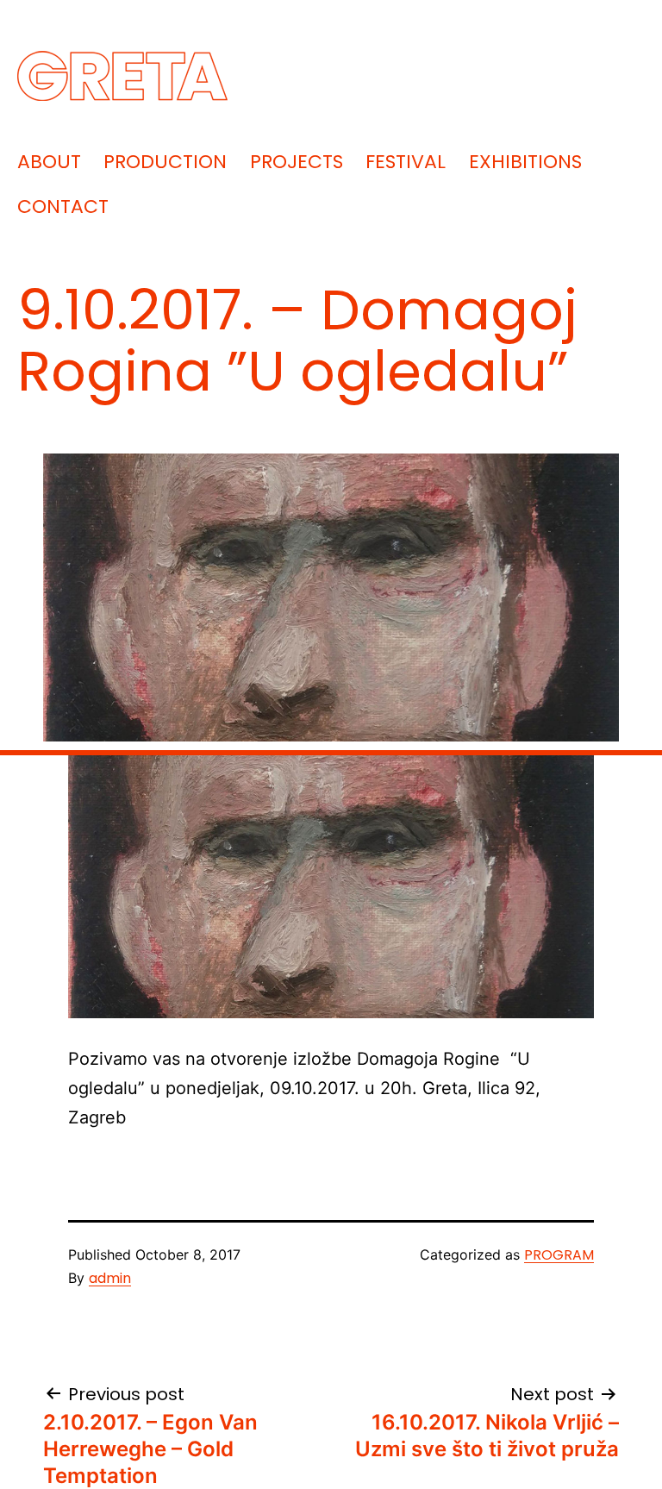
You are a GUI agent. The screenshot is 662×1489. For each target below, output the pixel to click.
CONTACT (63, 206)
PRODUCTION (165, 161)
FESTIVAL (405, 161)
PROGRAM (559, 1255)
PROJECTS (296, 161)
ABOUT (49, 161)
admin (110, 1278)
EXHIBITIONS (525, 161)
